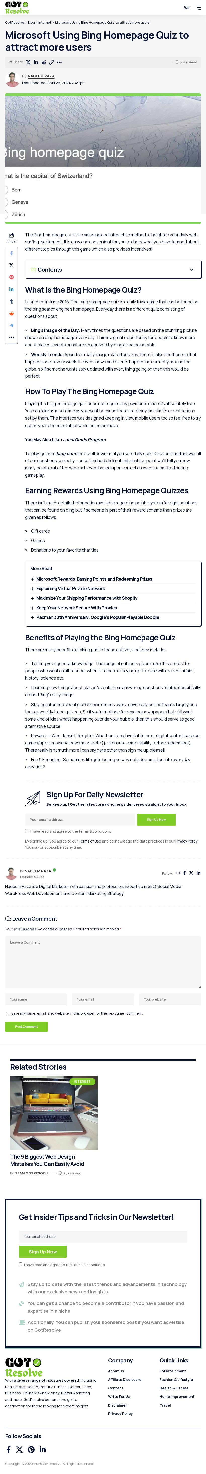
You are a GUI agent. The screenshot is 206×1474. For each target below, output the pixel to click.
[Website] (177, 873)
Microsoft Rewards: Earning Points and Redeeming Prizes (94, 579)
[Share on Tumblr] (11, 301)
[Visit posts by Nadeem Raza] (12, 79)
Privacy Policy (186, 841)
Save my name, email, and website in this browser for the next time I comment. (77, 1013)
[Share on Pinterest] (11, 277)
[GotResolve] (17, 7)
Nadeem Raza (41, 75)
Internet (82, 1081)
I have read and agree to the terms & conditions (70, 831)
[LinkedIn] (198, 873)
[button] (176, 8)
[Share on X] (28, 62)
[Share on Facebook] (11, 253)
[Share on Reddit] (43, 62)
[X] (191, 873)
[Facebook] (184, 873)
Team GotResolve (31, 1173)
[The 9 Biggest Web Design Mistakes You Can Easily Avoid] (54, 1113)
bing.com (66, 453)
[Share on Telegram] (11, 325)
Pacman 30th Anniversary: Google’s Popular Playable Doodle (97, 617)
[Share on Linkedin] (35, 62)
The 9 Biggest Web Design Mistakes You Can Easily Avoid (47, 1160)
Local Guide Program (84, 439)
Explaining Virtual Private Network (70, 588)
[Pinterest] (31, 1450)
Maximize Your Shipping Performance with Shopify (87, 598)
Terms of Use (90, 841)
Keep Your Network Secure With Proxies (76, 608)
